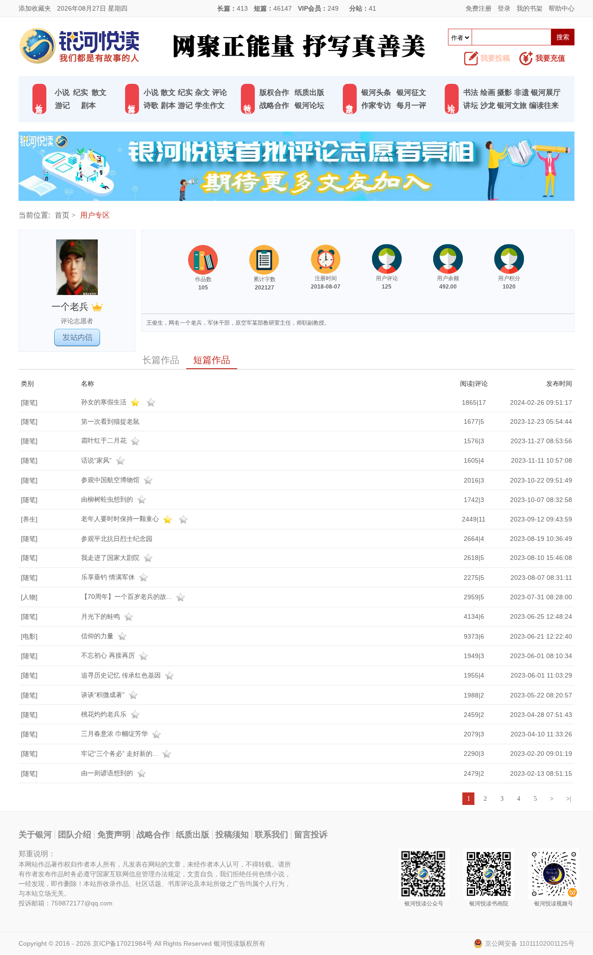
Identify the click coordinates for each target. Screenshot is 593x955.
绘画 (487, 92)
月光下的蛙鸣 (101, 616)
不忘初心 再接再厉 (109, 655)
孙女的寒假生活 (104, 402)
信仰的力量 (98, 636)
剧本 (88, 105)
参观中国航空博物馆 (111, 480)
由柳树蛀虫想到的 (108, 499)
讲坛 (470, 105)
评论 (219, 92)
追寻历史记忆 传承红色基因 (122, 675)
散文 (99, 92)
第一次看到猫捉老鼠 (110, 421)
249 (333, 8)
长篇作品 (160, 360)
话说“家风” (97, 460)
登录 (504, 8)
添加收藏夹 (35, 8)
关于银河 (35, 834)
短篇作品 (211, 360)
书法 (470, 92)
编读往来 (544, 105)
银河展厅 (546, 92)
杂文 (202, 92)
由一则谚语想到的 (108, 773)
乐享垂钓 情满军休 (109, 577)
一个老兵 (71, 307)
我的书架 (530, 8)
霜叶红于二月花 (104, 440)
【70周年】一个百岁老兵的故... (127, 596)
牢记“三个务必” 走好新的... (120, 753)
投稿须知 (232, 834)
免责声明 (114, 834)
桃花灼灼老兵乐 (104, 714)
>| (568, 798)
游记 (62, 105)
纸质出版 (309, 92)
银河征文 (411, 92)
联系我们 (271, 834)
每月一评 (411, 105)
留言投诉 (311, 834)
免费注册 (479, 8)
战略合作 (274, 105)
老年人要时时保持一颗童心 (121, 518)
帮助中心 (561, 8)
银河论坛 (309, 105)
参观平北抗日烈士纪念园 (116, 538)
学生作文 (210, 105)
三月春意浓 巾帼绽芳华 (115, 733)
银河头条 (376, 92)
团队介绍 (74, 834)
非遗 (521, 92)
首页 (62, 215)
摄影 (504, 92)
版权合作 (274, 92)
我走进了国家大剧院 (111, 557)
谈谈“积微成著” (103, 694)
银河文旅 (512, 105)
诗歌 (151, 105)
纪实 (80, 92)
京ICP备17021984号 (122, 943)
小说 (62, 92)
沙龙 (487, 105)
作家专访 (376, 105)
